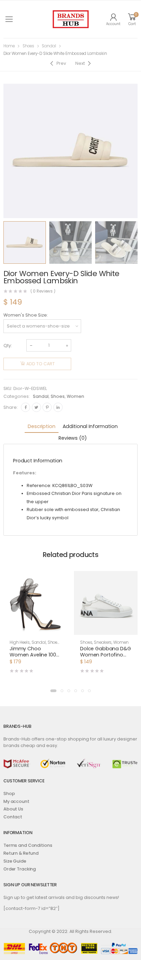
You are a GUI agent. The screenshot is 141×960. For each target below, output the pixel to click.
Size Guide (14, 861)
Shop (9, 793)
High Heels (20, 642)
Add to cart (40, 364)
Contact (12, 817)
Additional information (90, 426)
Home (9, 46)
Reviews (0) (73, 438)
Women (75, 396)
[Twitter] (36, 407)
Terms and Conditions (27, 845)
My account (16, 801)
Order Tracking (19, 869)
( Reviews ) (43, 291)
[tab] (41, 426)
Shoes (28, 46)
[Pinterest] (47, 407)
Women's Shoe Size (25, 315)
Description (41, 426)
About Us (13, 809)
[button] (53, 691)
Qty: (7, 345)
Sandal (49, 46)
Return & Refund (21, 853)
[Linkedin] (58, 407)
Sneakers (103, 642)
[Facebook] (25, 407)
